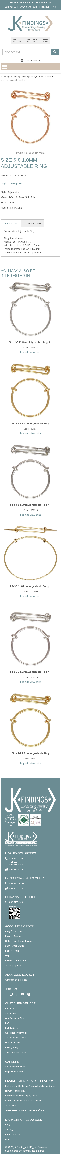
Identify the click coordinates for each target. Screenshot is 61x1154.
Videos (8, 1139)
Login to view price (11, 183)
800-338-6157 (16, 864)
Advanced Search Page (16, 979)
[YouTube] (22, 994)
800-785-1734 (16, 869)
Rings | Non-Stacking (41, 76)
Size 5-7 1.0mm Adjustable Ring (30, 753)
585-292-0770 (16, 858)
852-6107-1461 (16, 902)
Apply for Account (29, 7)
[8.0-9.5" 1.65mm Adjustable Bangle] (30, 553)
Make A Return (12, 950)
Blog (7, 1124)
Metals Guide (11, 1028)
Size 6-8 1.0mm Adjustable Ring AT (30, 504)
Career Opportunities (15, 1066)
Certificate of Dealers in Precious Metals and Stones (30, 1085)
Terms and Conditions (15, 1052)
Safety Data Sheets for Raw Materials (23, 1100)
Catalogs (9, 1129)
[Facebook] (6, 994)
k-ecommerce (36, 1150)
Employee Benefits (14, 1071)
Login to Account (13, 936)
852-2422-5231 (16, 888)
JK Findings (5, 76)
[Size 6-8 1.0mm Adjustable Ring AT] (30, 472)
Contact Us (10, 7)
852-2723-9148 (16, 883)
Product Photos (12, 1134)
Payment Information (15, 960)
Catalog (16, 76)
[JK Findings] (30, 23)
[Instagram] (11, 994)
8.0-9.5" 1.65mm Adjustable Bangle (30, 586)
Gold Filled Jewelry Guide (17, 1032)
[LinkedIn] (17, 994)
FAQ (7, 1023)
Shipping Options (13, 965)
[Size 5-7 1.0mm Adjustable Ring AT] (30, 639)
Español (45, 7)
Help (7, 955)
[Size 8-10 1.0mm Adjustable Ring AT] (30, 309)
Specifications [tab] (32, 223)
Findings (26, 76)
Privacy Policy (11, 1047)
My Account (31, 60)
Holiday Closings (13, 1042)
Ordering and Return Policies (18, 941)
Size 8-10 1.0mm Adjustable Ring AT (30, 342)
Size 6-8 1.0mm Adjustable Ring (30, 423)
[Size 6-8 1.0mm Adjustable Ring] (30, 390)
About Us (9, 1008)
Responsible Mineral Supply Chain (21, 1095)
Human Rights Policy (15, 1090)
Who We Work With (14, 1018)
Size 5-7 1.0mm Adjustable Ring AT (30, 671)
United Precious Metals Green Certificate (24, 1110)
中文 (54, 7)
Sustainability (11, 1105)
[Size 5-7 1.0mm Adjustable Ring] (30, 720)
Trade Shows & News (15, 1037)
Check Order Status (14, 945)
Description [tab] (11, 223)
